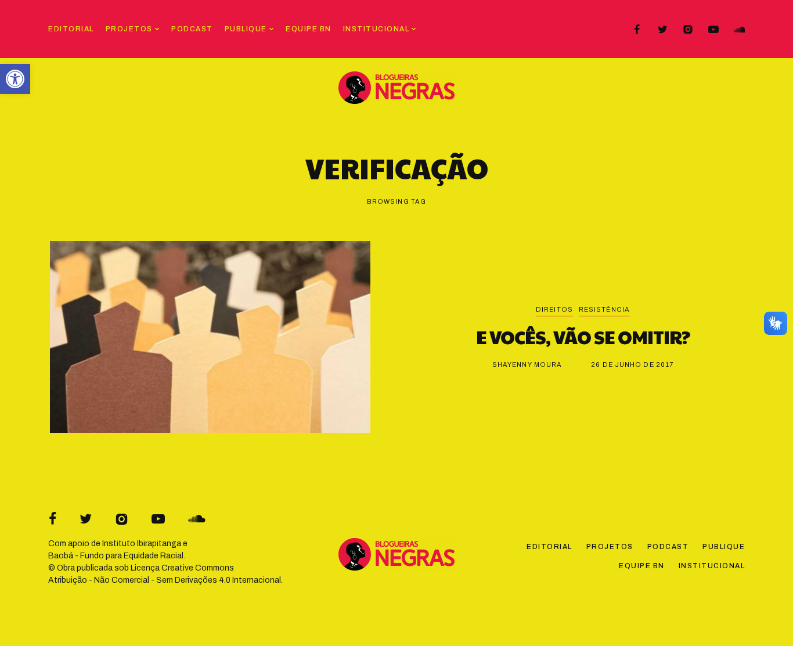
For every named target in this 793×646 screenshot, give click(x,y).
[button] (15, 79)
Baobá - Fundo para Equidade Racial (115, 555)
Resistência (604, 309)
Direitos (554, 309)
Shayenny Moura (527, 364)
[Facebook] (637, 29)
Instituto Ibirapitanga (141, 543)
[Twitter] (662, 29)
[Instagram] (688, 29)
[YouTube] (713, 29)
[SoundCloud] (739, 29)
